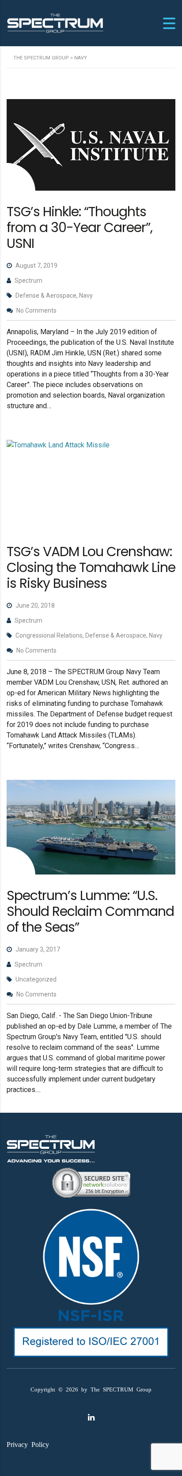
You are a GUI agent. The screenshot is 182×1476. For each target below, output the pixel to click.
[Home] (55, 22)
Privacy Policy (28, 1443)
